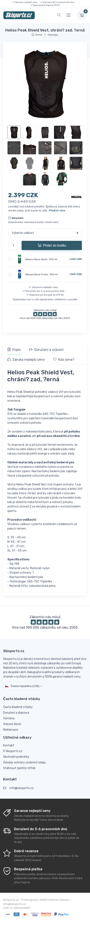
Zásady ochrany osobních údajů (24, 762)
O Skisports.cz (12, 751)
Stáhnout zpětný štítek (19, 768)
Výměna (8, 718)
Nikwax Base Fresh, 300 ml (41, 274)
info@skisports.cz (21, 788)
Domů (38, 34)
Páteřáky (53, 34)
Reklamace (10, 729)
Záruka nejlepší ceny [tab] (28, 360)
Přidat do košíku (54, 245)
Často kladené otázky (18, 707)
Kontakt (8, 745)
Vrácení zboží (12, 724)
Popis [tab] (16, 350)
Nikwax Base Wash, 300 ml (41, 259)
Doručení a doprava (16, 712)
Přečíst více (57, 210)
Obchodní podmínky (16, 757)
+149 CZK (75, 259)
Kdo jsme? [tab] (66, 360)
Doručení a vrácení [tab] (49, 350)
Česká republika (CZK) (24, 686)
